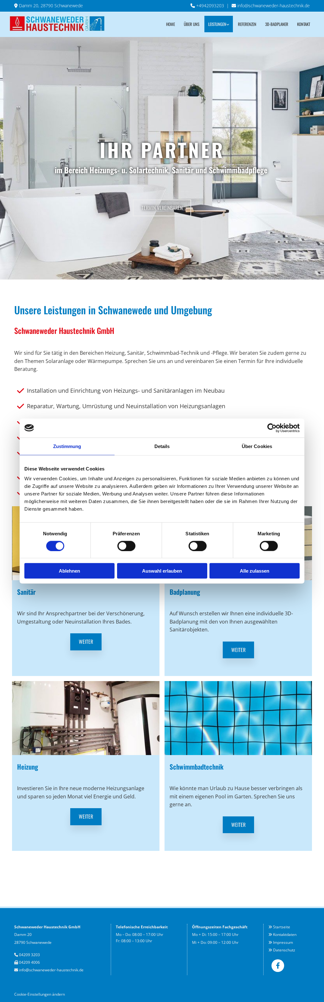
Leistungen (217, 24)
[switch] (126, 546)
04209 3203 (29, 954)
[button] (162, 208)
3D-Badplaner (276, 24)
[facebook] (277, 965)
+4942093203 (210, 6)
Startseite (281, 927)
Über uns (191, 24)
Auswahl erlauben (162, 571)
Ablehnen (69, 571)
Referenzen (247, 24)
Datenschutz (284, 950)
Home (170, 24)
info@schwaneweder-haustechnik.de (273, 6)
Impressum (283, 942)
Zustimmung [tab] (67, 446)
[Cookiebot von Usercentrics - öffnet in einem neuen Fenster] (272, 428)
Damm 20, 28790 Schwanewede (51, 6)
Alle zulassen (254, 571)
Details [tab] (162, 446)
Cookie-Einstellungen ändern (39, 994)
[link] (219, 24)
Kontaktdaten (284, 934)
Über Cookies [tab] (257, 446)
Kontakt (303, 24)
